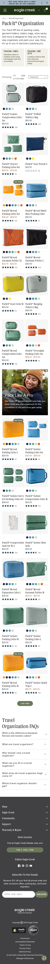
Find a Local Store (25, 850)
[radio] (4, 109)
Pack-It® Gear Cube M (13, 304)
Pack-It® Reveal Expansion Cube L (11, 591)
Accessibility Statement (25, 942)
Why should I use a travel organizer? (16, 754)
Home (4, 18)
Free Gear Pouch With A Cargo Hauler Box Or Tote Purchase (22, 3)
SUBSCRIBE (42, 894)
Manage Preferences (25, 958)
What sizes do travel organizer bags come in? (22, 774)
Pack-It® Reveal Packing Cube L (10, 451)
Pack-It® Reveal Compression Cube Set (12, 353)
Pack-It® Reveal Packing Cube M (10, 684)
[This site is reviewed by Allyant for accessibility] (33, 935)
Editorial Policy (25, 952)
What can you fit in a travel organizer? (17, 764)
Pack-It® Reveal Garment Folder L (34, 259)
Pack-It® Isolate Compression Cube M (36, 498)
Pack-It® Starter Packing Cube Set (11, 166)
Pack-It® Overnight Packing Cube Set (34, 352)
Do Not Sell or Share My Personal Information (25, 955)
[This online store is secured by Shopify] (19, 933)
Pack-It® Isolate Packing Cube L (33, 638)
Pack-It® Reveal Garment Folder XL (12, 259)
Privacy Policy (25, 948)
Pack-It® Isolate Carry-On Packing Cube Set (13, 498)
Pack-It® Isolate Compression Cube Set (12, 117)
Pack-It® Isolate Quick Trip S (36, 684)
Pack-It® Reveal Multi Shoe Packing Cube (36, 212)
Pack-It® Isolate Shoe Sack (35, 544)
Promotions (25, 938)
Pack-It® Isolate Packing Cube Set (34, 451)
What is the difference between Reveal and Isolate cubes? (20, 734)
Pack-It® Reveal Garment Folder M (35, 591)
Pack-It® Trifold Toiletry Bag (33, 116)
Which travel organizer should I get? (19, 784)
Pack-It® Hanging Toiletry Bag (33, 306)
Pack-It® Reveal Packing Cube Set (11, 212)
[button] (45, 10)
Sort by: (23, 77)
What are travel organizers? (17, 744)
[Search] (39, 10)
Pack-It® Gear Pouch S (36, 164)
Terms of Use (25, 945)
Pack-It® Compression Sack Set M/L (13, 544)
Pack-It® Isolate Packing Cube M (10, 638)
